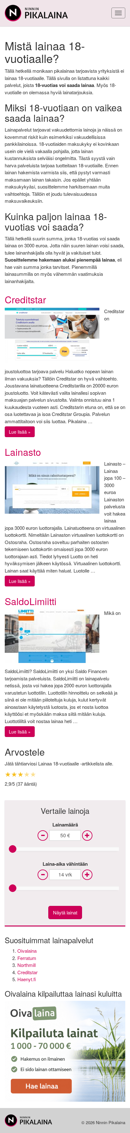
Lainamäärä (65, 824)
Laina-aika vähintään (65, 863)
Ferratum (26, 958)
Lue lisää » (20, 432)
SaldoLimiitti (30, 601)
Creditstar (25, 299)
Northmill (26, 965)
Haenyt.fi (26, 979)
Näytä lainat (65, 912)
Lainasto (23, 452)
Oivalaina (27, 950)
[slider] (12, 849)
